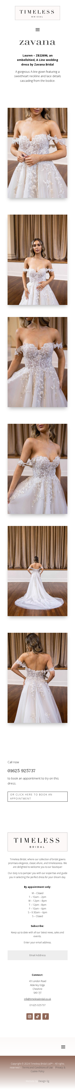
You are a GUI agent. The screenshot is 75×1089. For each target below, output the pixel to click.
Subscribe (58, 964)
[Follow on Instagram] (29, 1016)
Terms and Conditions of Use (37, 1067)
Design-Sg (43, 1081)
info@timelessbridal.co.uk (37, 999)
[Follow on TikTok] (37, 1016)
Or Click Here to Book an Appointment (31, 796)
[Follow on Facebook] (45, 1016)
